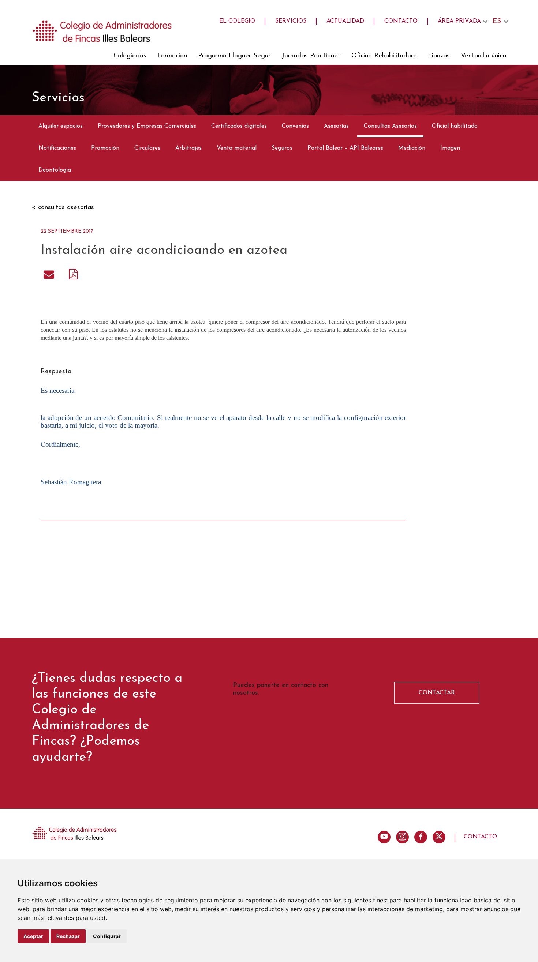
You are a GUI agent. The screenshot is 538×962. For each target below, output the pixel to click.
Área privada (459, 21)
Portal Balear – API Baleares (345, 148)
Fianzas (439, 56)
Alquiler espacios (60, 126)
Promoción (105, 148)
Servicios (290, 21)
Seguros (282, 148)
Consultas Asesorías (390, 126)
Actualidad (345, 21)
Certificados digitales (239, 126)
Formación (172, 56)
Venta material (237, 148)
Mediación (411, 148)
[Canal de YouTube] (384, 837)
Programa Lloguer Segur (234, 56)
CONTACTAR (437, 693)
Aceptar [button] (33, 936)
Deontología (54, 170)
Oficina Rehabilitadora (384, 56)
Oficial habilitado (455, 126)
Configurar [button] (107, 936)
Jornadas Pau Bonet (310, 56)
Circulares (147, 148)
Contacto (401, 21)
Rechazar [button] (68, 936)
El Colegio (237, 21)
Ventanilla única (483, 56)
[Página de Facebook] (420, 837)
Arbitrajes (188, 148)
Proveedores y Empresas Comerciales (147, 126)
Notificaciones (57, 148)
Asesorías (336, 126)
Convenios (295, 126)
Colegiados (129, 56)
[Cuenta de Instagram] (402, 837)
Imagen (450, 148)
